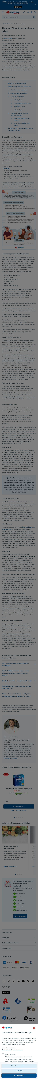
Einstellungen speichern (19, 1066)
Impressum (19, 1050)
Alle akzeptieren (19, 1075)
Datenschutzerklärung (8, 1050)
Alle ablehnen (19, 1071)
